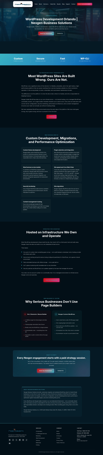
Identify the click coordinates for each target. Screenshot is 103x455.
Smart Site (52, 4)
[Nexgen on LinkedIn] (19, 440)
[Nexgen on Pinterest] (23, 440)
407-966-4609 (85, 433)
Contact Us (60, 33)
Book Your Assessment (84, 4)
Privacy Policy (59, 440)
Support (68, 4)
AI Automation (39, 431)
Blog (63, 4)
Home (36, 4)
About (40, 4)
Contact (73, 4)
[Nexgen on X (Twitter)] (16, 440)
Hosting (37, 445)
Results (59, 4)
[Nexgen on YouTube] (9, 443)
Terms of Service (60, 442)
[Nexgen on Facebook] (9, 440)
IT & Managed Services (41, 433)
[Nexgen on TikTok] (26, 440)
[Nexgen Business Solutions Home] (23, 4)
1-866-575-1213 (86, 431)
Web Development (40, 438)
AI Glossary (59, 435)
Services (45, 4)
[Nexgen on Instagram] (13, 440)
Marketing (38, 435)
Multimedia (38, 442)
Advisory (38, 440)
